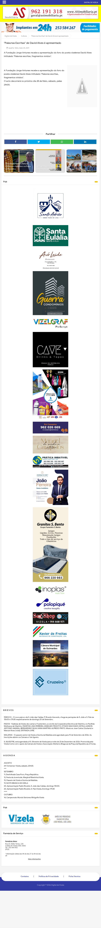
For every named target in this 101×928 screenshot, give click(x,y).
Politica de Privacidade (49, 876)
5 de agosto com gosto (77, 169)
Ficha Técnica (74, 876)
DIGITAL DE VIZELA (91, 2)
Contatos (25, 876)
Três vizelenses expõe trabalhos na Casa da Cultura (50, 167)
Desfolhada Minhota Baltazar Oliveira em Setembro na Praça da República (18, 166)
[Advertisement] (50, 126)
